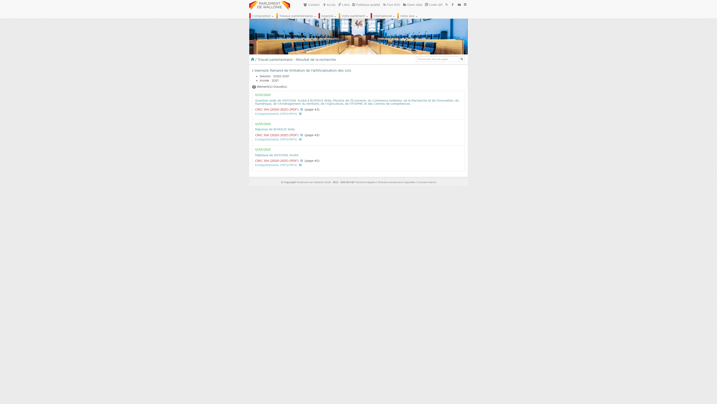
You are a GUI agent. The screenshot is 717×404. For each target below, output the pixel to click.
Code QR (435, 5)
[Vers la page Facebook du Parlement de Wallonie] (452, 4)
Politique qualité (367, 5)
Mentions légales (365, 182)
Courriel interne (427, 182)
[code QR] (301, 109)
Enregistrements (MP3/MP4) (276, 114)
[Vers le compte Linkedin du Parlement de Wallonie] (465, 4)
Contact (313, 5)
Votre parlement (354, 16)
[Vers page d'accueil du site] (269, 4)
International (383, 16)
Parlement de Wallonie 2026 (314, 182)
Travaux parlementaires (296, 16)
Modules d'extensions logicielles (396, 182)
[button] (462, 59)
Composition (262, 16)
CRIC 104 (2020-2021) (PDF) (277, 109)
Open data (414, 5)
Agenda (327, 16)
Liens (345, 5)
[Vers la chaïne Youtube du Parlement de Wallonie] (459, 4)
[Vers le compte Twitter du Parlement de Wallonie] (446, 4)
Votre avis (407, 16)
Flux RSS (393, 5)
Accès (331, 5)
